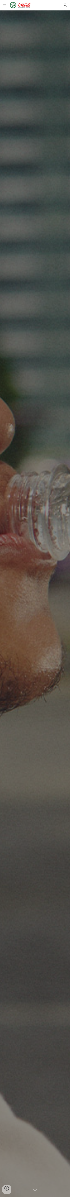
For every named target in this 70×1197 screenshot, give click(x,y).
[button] (4, 5)
